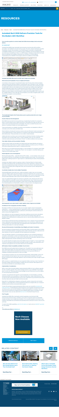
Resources (53, 5)
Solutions (33, 5)
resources (3, 8)
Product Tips (8, 8)
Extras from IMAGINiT (24, 8)
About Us (46, 5)
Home (2, 29)
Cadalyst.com (17, 309)
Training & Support (24, 5)
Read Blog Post (7, 372)
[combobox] (48, 2)
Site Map (53, 399)
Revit (11, 29)
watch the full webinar (22, 304)
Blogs (29, 8)
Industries (40, 5)
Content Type (18, 8)
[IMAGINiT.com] (6, 4)
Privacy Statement (43, 399)
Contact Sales (47, 383)
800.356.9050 (54, 383)
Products (15, 5)
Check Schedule (23, 332)
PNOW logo (38, 2)
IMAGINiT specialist (40, 304)
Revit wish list (23, 291)
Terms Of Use (49, 399)
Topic (14, 8)
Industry (12, 8)
